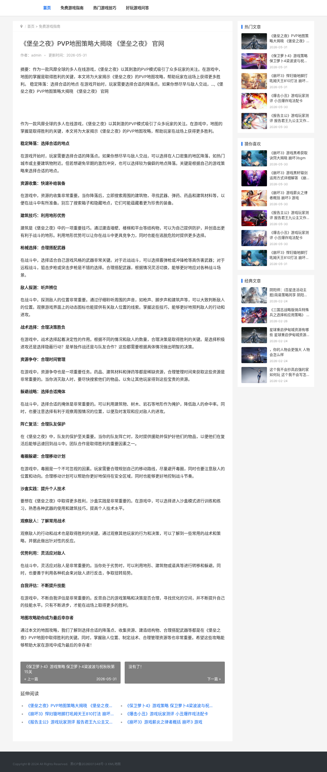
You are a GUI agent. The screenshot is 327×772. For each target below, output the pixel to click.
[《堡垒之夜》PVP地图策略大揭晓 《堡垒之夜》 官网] (254, 36)
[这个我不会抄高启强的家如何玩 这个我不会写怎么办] (254, 370)
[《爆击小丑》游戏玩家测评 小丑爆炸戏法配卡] (254, 96)
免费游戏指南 (72, 7)
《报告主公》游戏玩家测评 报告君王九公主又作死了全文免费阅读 (70, 721)
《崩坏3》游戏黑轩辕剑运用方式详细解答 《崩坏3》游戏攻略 (290, 177)
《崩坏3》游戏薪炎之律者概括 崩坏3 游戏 (163, 721)
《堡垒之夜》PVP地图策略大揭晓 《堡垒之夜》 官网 (70, 705)
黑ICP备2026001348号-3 (88, 764)
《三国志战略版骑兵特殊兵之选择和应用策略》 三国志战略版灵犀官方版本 (290, 314)
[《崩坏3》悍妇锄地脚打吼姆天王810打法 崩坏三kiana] (254, 76)
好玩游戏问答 (137, 7)
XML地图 (114, 764)
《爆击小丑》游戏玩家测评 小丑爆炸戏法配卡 (166, 713)
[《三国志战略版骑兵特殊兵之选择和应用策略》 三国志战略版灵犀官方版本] (254, 310)
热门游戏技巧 (104, 7)
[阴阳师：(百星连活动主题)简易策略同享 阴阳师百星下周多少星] (254, 290)
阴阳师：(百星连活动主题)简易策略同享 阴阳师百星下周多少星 (289, 294)
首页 (47, 7)
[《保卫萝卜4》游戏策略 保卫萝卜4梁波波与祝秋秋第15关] (254, 56)
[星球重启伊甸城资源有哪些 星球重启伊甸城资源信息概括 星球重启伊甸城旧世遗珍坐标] (254, 330)
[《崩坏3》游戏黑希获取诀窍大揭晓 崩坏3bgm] (254, 153)
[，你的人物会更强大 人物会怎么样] (254, 350)
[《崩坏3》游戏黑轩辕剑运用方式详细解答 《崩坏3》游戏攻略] (254, 173)
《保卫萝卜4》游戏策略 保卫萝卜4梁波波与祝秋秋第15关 (169, 705)
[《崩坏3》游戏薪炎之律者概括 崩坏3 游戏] (254, 193)
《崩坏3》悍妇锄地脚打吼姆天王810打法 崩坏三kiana (70, 713)
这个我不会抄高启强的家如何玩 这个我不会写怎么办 (290, 374)
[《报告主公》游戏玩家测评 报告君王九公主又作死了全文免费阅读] (254, 116)
